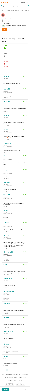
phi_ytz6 (6, 76)
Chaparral (6, 156)
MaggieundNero (8, 291)
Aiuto (15, 377)
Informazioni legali (23, 374)
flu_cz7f (6, 235)
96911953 (6, 101)
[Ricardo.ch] (5, 2)
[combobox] (15, 7)
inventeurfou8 (8, 331)
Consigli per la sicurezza (11, 380)
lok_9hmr (6, 115)
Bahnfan (6, 129)
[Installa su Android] (20, 384)
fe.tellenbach (7, 278)
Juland (5, 356)
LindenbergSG (8, 252)
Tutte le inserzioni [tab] (7, 33)
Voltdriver (6, 223)
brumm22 (6, 89)
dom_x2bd (6, 304)
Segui (4, 29)
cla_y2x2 (6, 210)
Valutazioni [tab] (19, 33)
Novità (20, 377)
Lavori (24, 377)
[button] (22, 2)
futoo (5, 264)
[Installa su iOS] (9, 384)
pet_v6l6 (6, 317)
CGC (3, 374)
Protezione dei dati (8, 377)
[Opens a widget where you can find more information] (5, 389)
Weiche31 (6, 195)
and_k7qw (6, 170)
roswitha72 (7, 143)
